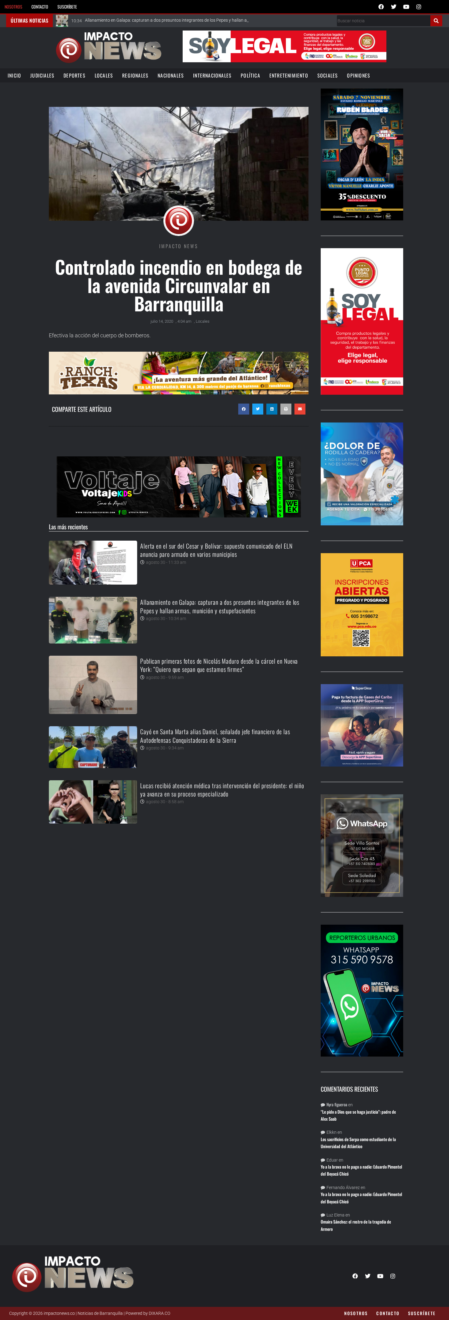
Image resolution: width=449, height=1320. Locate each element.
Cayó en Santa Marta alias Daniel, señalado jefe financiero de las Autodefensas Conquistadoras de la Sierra (215, 735)
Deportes (75, 75)
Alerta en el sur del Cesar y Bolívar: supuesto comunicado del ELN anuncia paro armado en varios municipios (216, 550)
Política (250, 75)
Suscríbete (67, 6)
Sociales (327, 75)
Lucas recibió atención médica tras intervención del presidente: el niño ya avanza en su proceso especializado (222, 789)
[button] (243, 409)
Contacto (39, 6)
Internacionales (212, 75)
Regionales (135, 75)
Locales (104, 75)
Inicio (14, 75)
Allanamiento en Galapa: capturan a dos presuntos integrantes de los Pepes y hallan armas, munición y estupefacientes (219, 606)
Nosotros (13, 6)
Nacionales (171, 75)
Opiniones (358, 75)
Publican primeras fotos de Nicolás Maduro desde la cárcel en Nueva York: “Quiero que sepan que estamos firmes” (219, 665)
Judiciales (42, 75)
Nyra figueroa (337, 1104)
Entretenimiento (288, 75)
